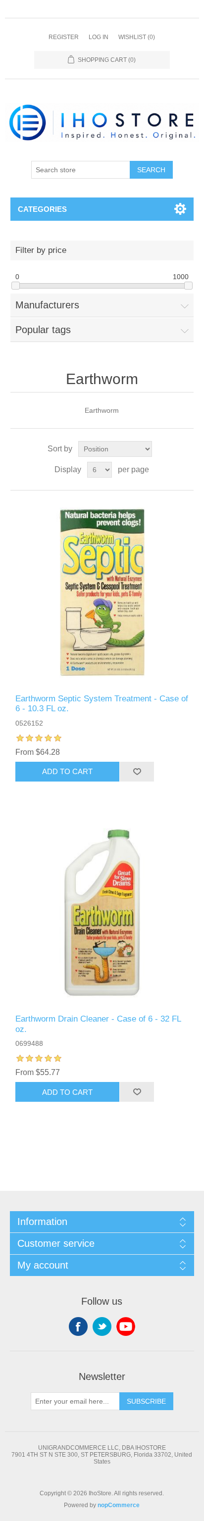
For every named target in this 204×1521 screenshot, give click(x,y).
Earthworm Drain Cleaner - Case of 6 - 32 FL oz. (98, 1023)
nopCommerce (119, 1505)
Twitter (102, 1326)
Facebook (78, 1326)
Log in (98, 37)
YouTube (125, 1326)
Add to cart (67, 771)
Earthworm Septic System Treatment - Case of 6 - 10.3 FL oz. (101, 703)
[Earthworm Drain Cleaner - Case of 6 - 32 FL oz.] (102, 913)
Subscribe (146, 1401)
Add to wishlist (136, 772)
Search (151, 170)
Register (64, 37)
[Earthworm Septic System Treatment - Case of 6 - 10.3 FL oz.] (102, 592)
